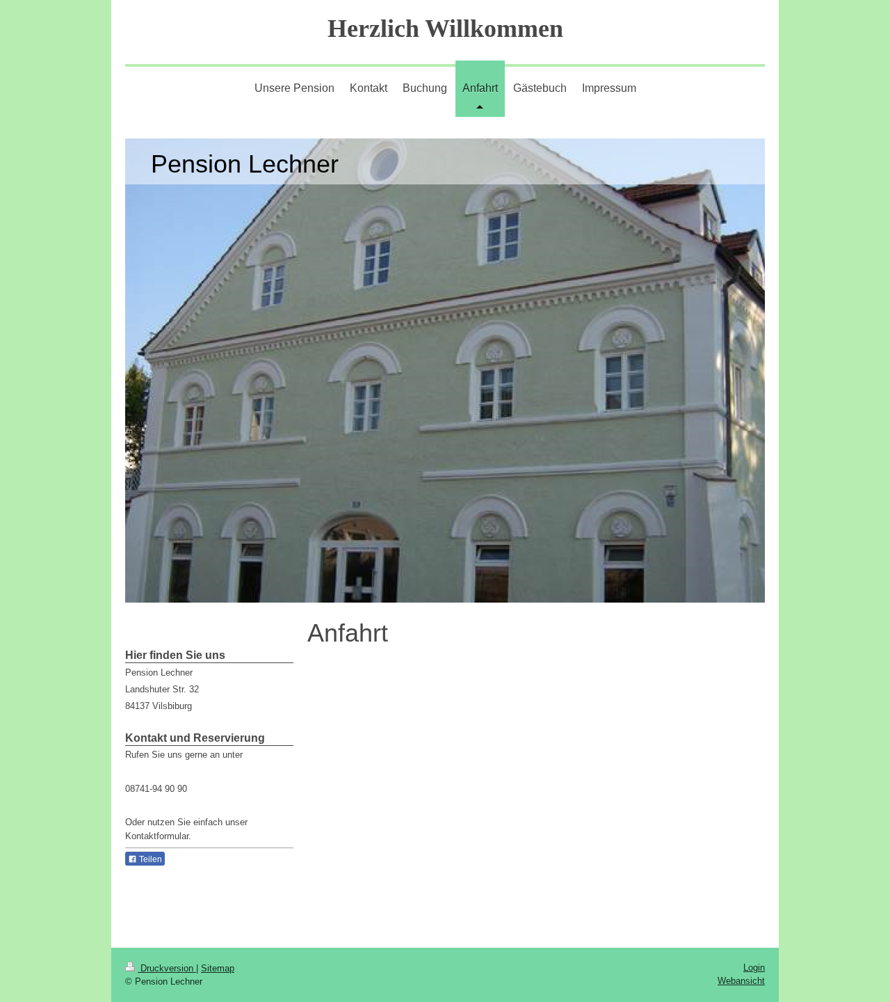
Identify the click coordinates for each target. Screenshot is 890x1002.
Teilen (149, 859)
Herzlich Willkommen (445, 28)
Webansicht (741, 981)
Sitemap (217, 968)
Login (754, 967)
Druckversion (167, 968)
